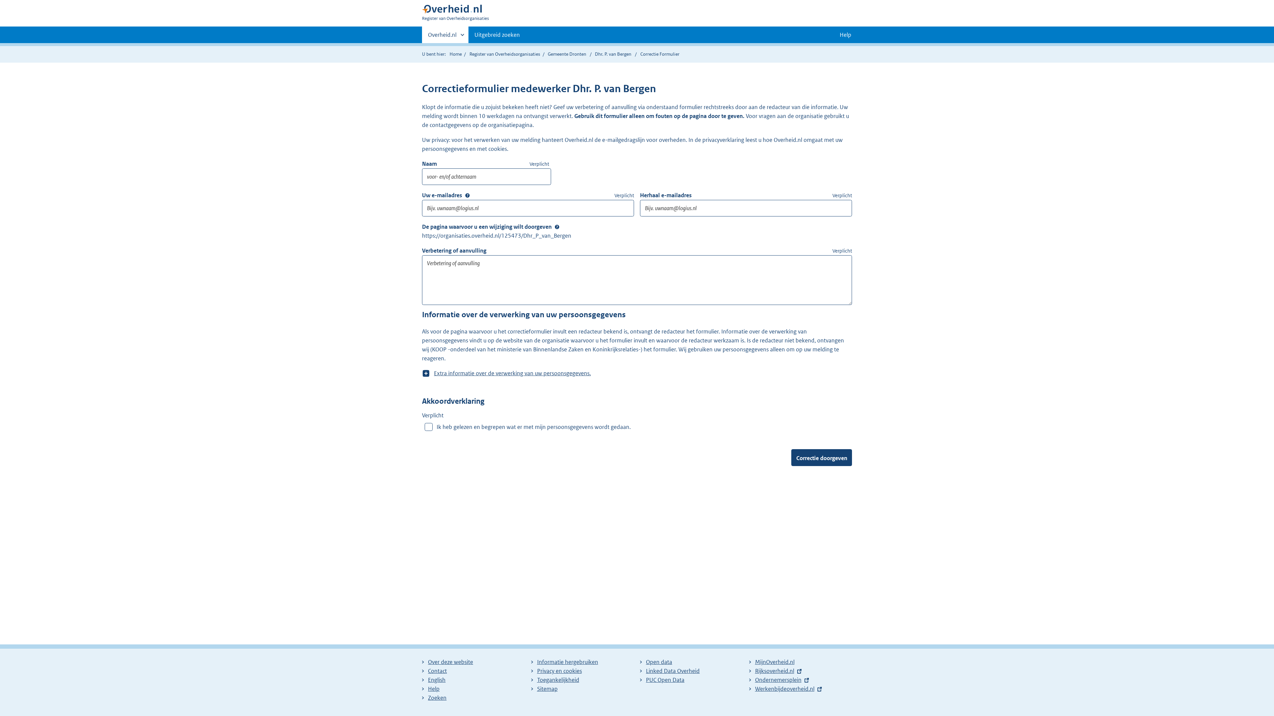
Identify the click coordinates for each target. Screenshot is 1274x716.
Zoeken (437, 697)
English (437, 680)
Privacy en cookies (559, 671)
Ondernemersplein (778, 680)
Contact (437, 671)
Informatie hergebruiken (567, 662)
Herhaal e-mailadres (666, 195)
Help (434, 688)
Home (456, 54)
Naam (429, 164)
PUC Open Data (665, 680)
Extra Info (467, 195)
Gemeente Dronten (567, 54)
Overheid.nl (442, 37)
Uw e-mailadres (442, 195)
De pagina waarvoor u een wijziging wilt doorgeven (487, 227)
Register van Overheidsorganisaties (504, 54)
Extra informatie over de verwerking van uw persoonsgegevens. (512, 373)
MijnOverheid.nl (775, 662)
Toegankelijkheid (558, 680)
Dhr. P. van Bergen (613, 54)
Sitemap (547, 688)
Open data (659, 662)
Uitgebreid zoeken (497, 34)
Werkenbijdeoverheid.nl (784, 688)
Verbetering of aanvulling (454, 251)
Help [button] (845, 34)
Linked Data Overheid (673, 671)
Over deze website (450, 662)
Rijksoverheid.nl (774, 671)
